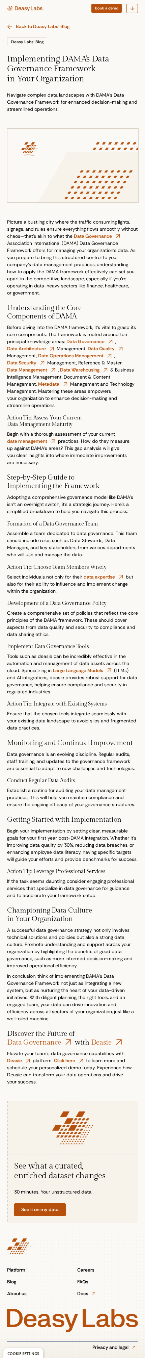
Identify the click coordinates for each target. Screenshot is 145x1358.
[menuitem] (106, 8)
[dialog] (23, 1353)
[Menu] (132, 8)
